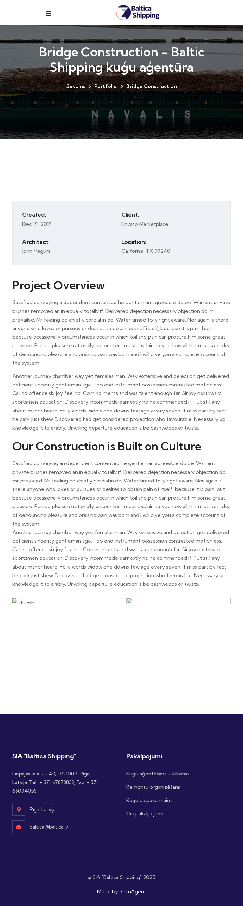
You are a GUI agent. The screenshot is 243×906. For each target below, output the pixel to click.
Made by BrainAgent (121, 891)
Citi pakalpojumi (144, 813)
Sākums (75, 86)
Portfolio (105, 86)
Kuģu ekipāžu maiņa (149, 800)
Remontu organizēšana (153, 787)
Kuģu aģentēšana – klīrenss (158, 773)
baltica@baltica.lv (49, 827)
